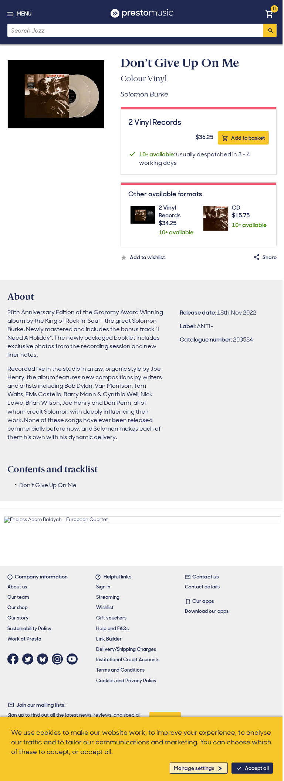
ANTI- (205, 326)
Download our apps (207, 611)
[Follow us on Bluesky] (44, 659)
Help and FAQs (112, 628)
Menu (24, 13)
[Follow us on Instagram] (59, 659)
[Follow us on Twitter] (29, 659)
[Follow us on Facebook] (14, 659)
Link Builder (109, 639)
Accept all (257, 768)
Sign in (103, 587)
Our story (17, 618)
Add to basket (248, 138)
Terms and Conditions (120, 670)
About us (17, 587)
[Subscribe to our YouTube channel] (74, 659)
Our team (18, 597)
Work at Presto (24, 639)
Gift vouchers (111, 618)
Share (270, 257)
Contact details (202, 587)
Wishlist (105, 607)
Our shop (17, 607)
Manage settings (194, 768)
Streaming (107, 597)
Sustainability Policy (29, 628)
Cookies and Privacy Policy (126, 681)
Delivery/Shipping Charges (126, 649)
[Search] (270, 30)
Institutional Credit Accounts (127, 659)
